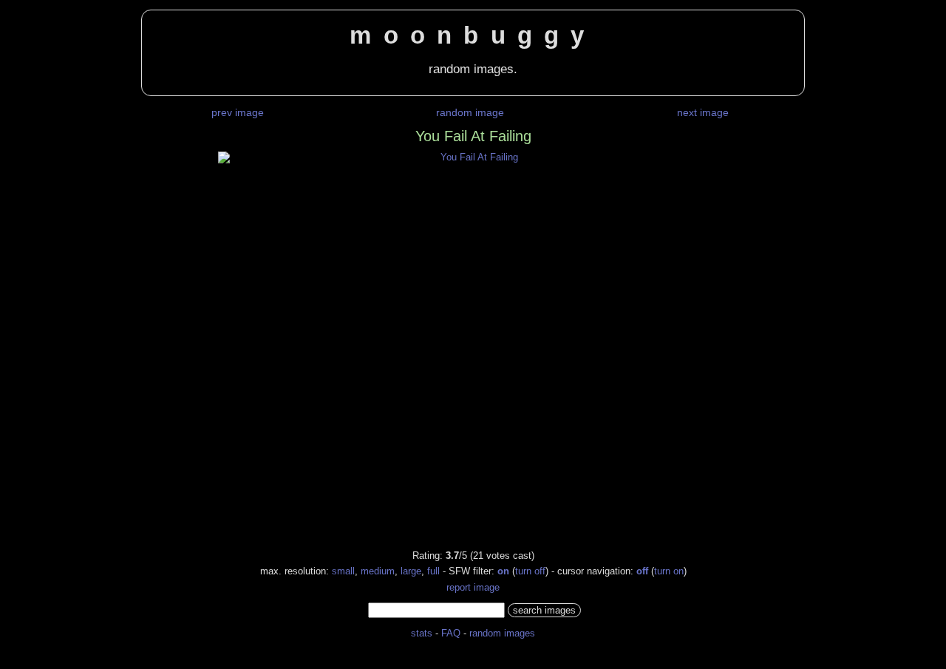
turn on (669, 571)
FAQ (450, 633)
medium (378, 571)
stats (421, 633)
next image (703, 112)
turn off (530, 571)
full (433, 571)
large (411, 571)
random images (502, 633)
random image (470, 112)
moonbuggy (473, 35)
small (343, 571)
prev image (237, 112)
